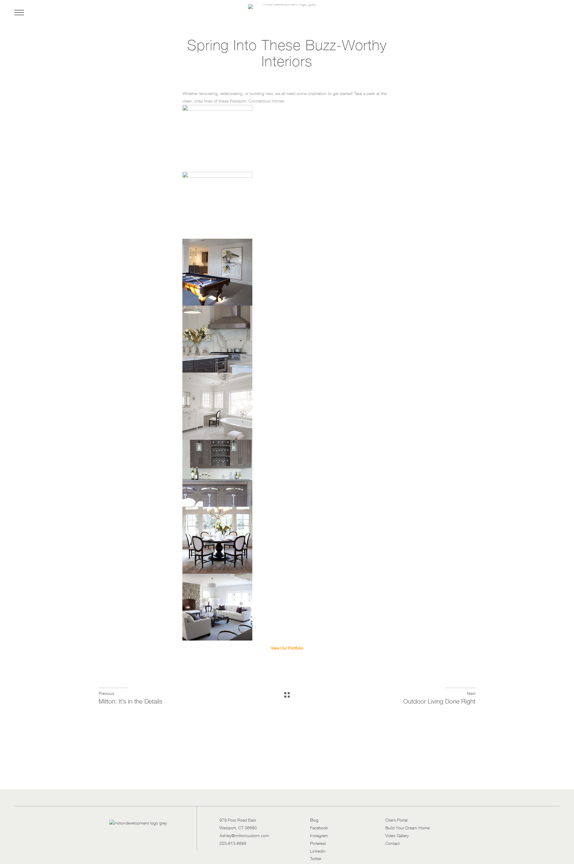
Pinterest (318, 844)
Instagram (319, 836)
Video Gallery (397, 836)
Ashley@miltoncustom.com (244, 836)
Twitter (315, 859)
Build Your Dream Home (407, 828)
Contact (392, 844)
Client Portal (396, 820)
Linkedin (318, 851)
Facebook (319, 828)
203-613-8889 (232, 844)
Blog (314, 820)
